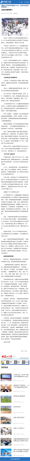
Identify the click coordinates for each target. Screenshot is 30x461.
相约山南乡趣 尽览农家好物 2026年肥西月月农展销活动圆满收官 (21, 450)
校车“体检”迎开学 (19, 417)
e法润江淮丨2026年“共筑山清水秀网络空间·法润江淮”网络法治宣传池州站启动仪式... (21, 375)
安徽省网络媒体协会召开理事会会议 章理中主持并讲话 (21, 440)
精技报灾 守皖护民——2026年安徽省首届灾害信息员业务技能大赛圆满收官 (21, 386)
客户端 (27, 2)
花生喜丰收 (17, 407)
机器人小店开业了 (19, 428)
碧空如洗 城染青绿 (19, 396)
